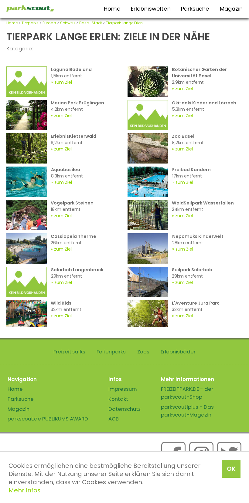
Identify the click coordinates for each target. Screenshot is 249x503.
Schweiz (67, 22)
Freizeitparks (69, 351)
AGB (113, 418)
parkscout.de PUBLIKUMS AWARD (48, 418)
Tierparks (30, 22)
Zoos (143, 351)
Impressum (122, 389)
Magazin (231, 8)
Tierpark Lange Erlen (124, 22)
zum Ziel (63, 82)
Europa (49, 22)
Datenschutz (124, 409)
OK (231, 468)
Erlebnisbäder (178, 351)
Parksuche (195, 8)
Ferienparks (111, 351)
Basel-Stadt (90, 22)
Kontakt (118, 399)
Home (112, 8)
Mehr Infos (24, 490)
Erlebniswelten (151, 8)
